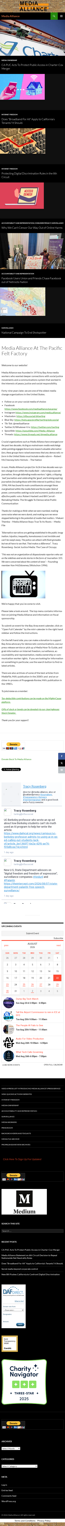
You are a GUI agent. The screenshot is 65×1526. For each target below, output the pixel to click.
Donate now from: (9, 1306)
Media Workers (9, 1122)
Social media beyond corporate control (20, 1269)
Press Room (7, 1128)
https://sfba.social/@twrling (30, 416)
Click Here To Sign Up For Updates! (22, 1159)
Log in (4, 1485)
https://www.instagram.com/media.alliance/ (38, 412)
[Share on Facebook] (61, 756)
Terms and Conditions (25, 1520)
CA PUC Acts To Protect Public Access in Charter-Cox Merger (31, 1250)
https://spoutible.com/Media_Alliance (35, 430)
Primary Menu (61, 16)
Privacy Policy (43, 1520)
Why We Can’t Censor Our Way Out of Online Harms (32, 227)
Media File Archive (11, 1139)
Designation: (7, 1314)
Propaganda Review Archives (16, 1144)
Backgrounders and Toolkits (16, 1133)
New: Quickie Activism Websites (17, 1094)
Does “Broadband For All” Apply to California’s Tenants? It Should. (32, 1263)
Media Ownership (9, 60)
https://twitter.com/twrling (45, 427)
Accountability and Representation (18, 223)
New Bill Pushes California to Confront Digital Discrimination (31, 1274)
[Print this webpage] (61, 769)
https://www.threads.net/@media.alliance (35, 434)
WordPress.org (9, 1501)
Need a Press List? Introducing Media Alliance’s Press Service (31, 1088)
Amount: (6, 1321)
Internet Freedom (10, 114)
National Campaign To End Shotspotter (24, 332)
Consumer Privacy (43, 223)
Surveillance (57, 223)
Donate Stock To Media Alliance (16, 759)
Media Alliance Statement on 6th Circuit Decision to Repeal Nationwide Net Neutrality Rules (29, 1256)
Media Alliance (11, 16)
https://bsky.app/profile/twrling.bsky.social (36, 419)
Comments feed (9, 1495)
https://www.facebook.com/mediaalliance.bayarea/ (31, 408)
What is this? (19, 1301)
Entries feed (7, 1490)
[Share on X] (61, 763)
